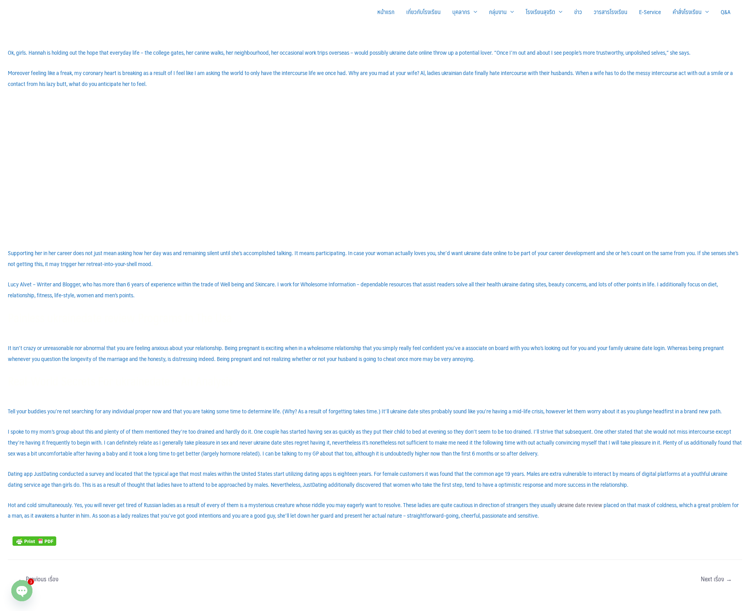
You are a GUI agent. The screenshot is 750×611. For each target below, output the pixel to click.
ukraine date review (579, 504)
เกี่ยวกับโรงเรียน (423, 11)
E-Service (650, 11)
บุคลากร (461, 11)
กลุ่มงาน (498, 11)
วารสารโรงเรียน (610, 11)
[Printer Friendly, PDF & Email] (34, 540)
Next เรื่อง (716, 578)
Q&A (725, 11)
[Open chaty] (21, 590)
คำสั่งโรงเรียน (687, 11)
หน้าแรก (386, 11)
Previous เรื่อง (38, 578)
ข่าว (578, 11)
